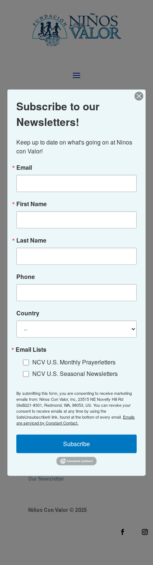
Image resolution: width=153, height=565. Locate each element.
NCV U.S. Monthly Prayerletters (73, 362)
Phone (25, 276)
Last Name (31, 240)
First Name (31, 204)
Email (24, 167)
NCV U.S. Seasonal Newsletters (75, 373)
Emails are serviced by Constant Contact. (75, 420)
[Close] (138, 95)
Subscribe (76, 443)
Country (27, 313)
